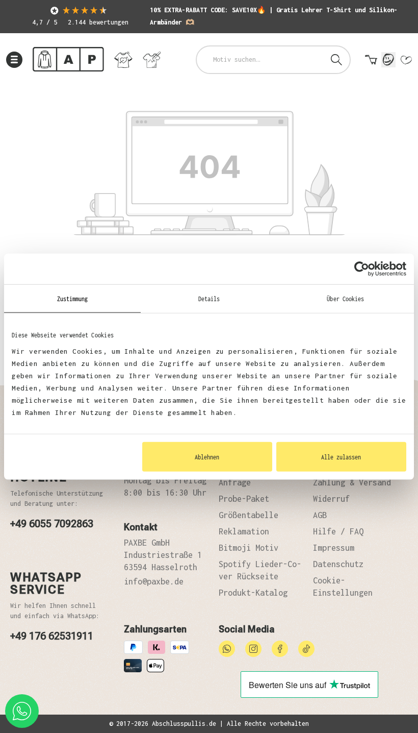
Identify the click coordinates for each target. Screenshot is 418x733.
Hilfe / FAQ (338, 531)
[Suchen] (336, 59)
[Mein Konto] (388, 59)
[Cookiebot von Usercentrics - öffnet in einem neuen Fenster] (361, 269)
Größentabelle (248, 515)
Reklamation (244, 531)
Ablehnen (207, 456)
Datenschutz (338, 564)
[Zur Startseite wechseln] (68, 59)
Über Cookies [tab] (345, 299)
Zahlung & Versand (352, 482)
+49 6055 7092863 (51, 524)
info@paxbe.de (154, 581)
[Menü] (14, 60)
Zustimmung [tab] (72, 299)
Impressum (333, 547)
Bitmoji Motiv (248, 547)
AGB (320, 515)
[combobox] (260, 59)
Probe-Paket (244, 498)
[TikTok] (306, 647)
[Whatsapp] (227, 647)
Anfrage (235, 482)
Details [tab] (209, 299)
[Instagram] (253, 647)
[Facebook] (280, 647)
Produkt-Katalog (253, 592)
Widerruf (331, 498)
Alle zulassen (341, 456)
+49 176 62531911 (51, 636)
